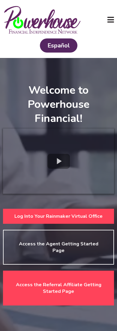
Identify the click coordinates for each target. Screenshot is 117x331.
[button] (110, 20)
